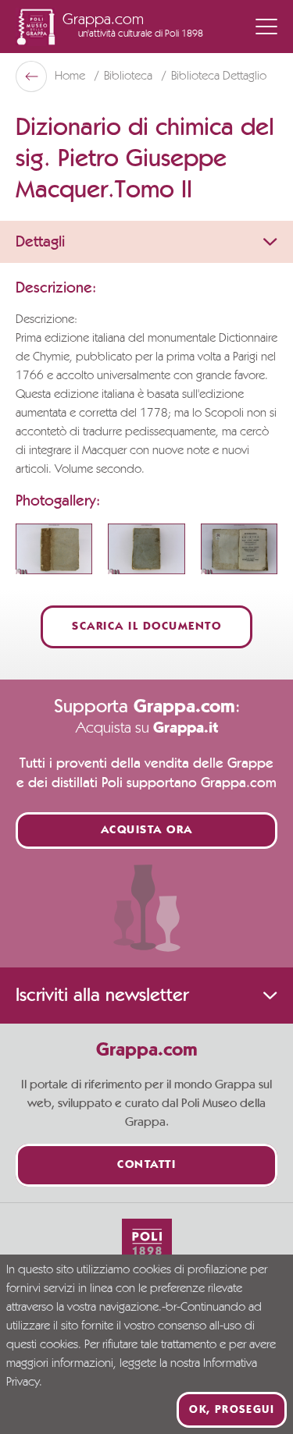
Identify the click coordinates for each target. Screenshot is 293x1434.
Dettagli (40, 242)
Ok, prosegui (231, 1409)
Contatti (146, 1165)
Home (71, 76)
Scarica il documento (146, 627)
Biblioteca (129, 76)
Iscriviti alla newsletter (102, 995)
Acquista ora (147, 830)
